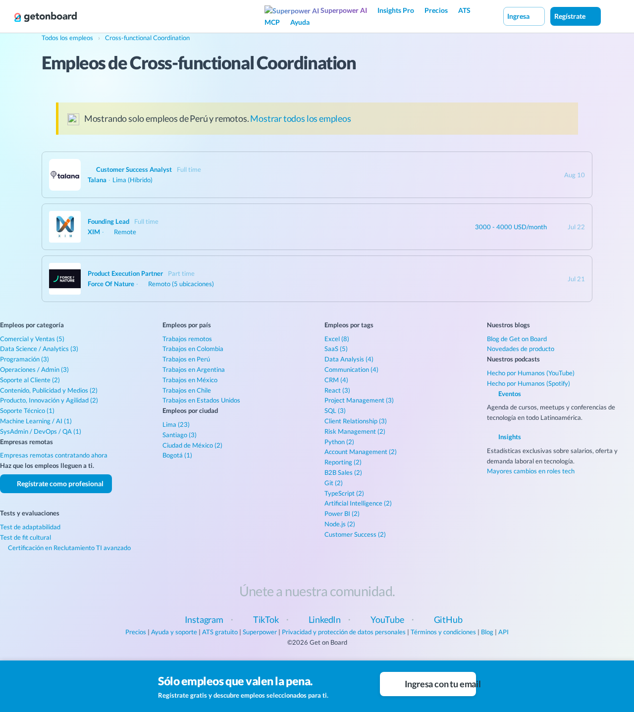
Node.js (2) (339, 524)
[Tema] (611, 16)
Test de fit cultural (25, 537)
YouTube (387, 619)
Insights (509, 437)
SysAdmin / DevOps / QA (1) (40, 431)
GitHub (448, 619)
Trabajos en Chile (186, 390)
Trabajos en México (189, 380)
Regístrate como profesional (59, 483)
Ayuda (300, 22)
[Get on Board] (45, 17)
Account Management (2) (360, 452)
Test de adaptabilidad (30, 527)
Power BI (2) (342, 513)
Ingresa (519, 16)
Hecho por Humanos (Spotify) (528, 383)
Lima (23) (176, 424)
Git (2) (333, 483)
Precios (436, 10)
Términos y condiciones (443, 632)
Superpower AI (343, 10)
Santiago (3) (179, 435)
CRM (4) (336, 380)
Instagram (204, 619)
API (503, 632)
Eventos (509, 394)
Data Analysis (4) (348, 359)
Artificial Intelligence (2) (358, 503)
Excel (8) (336, 339)
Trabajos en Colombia (192, 349)
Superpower (260, 632)
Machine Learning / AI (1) (36, 421)
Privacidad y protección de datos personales (344, 632)
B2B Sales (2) (343, 472)
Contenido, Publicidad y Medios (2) (49, 390)
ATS (464, 10)
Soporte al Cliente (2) (30, 380)
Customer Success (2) (355, 534)
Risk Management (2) (354, 431)
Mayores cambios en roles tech (531, 471)
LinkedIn (325, 619)
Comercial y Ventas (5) (32, 339)
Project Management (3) (359, 400)
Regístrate (570, 16)
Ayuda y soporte (174, 632)
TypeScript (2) (344, 493)
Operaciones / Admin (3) (34, 369)
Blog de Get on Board (517, 339)
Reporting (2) (343, 462)
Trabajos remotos (187, 339)
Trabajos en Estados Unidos (201, 400)
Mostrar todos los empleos (300, 118)
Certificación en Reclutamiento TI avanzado (68, 548)
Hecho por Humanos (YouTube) (531, 373)
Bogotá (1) (177, 455)
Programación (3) (24, 359)
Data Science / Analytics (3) (39, 349)
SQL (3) (335, 410)
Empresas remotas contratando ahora (53, 455)
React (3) (337, 390)
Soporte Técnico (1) (27, 410)
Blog (487, 632)
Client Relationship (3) (355, 421)
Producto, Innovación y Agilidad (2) (49, 400)
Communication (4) (351, 369)
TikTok (266, 619)
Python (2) (339, 442)
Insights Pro (395, 10)
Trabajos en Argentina (193, 369)
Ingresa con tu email (439, 683)
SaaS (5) (336, 349)
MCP (272, 22)
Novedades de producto (520, 349)
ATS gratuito (220, 632)
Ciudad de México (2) (192, 445)
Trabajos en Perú (186, 359)
